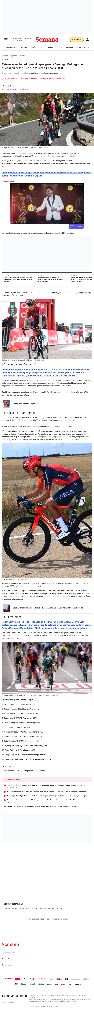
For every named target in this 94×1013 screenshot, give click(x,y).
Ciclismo (22, 56)
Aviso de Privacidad (10, 1002)
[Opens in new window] (7, 996)
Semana (5, 56)
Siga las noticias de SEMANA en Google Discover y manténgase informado (34, 78)
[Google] (3, 996)
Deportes (13, 56)
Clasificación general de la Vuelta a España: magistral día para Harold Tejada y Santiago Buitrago (18, 279)
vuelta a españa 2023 (11, 771)
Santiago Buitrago (28, 771)
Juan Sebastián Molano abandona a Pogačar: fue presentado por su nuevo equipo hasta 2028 (49, 279)
